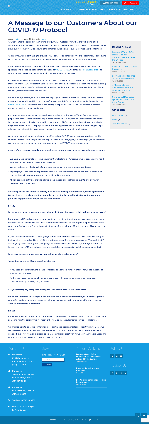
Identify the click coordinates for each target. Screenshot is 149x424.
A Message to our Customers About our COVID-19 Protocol (122, 87)
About (112, 9)
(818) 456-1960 (19, 365)
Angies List (121, 373)
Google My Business (112, 373)
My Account (132, 3)
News (43, 39)
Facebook (112, 356)
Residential (67, 9)
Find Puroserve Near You (53, 355)
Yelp (117, 373)
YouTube (121, 356)
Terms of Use (94, 420)
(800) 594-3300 (111, 3)
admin (18, 39)
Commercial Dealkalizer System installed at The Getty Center (123, 99)
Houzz (125, 373)
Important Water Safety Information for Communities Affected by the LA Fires (89, 356)
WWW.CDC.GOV (16, 105)
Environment (118, 115)
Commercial (82, 9)
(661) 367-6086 (19, 381)
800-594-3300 (62, 70)
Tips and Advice (119, 124)
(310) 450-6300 (19, 394)
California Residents (82, 420)
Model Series (98, 9)
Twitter (117, 356)
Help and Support (128, 9)
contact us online (91, 70)
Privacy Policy (69, 420)
